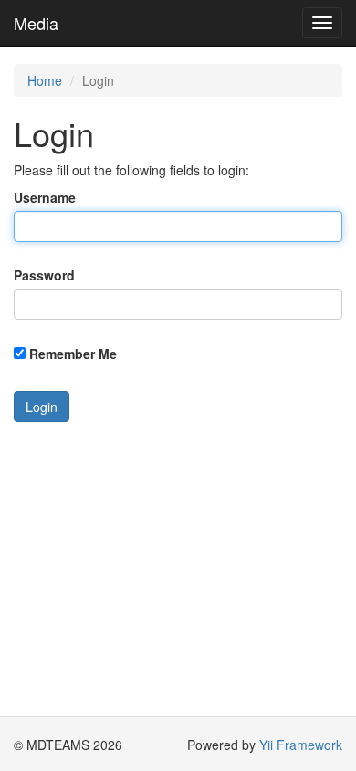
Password (44, 275)
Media (36, 23)
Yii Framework (300, 744)
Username (45, 197)
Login (42, 406)
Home (44, 80)
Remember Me (73, 353)
